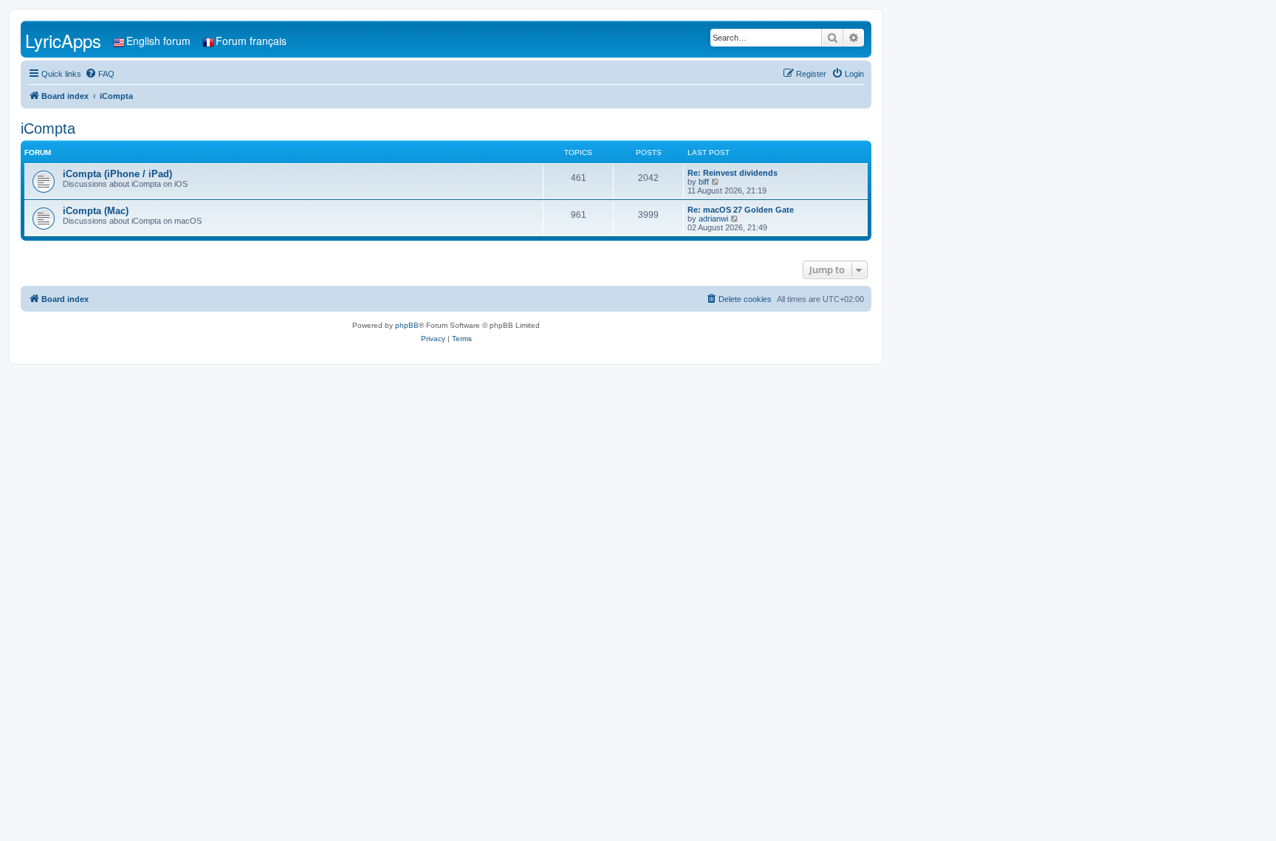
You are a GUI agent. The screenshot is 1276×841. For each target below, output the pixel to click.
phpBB (407, 325)
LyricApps (63, 40)
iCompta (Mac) (95, 210)
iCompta (48, 128)
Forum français (251, 40)
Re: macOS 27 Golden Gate (740, 209)
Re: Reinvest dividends (732, 172)
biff (704, 181)
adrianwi (713, 218)
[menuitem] (99, 74)
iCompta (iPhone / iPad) (117, 173)
